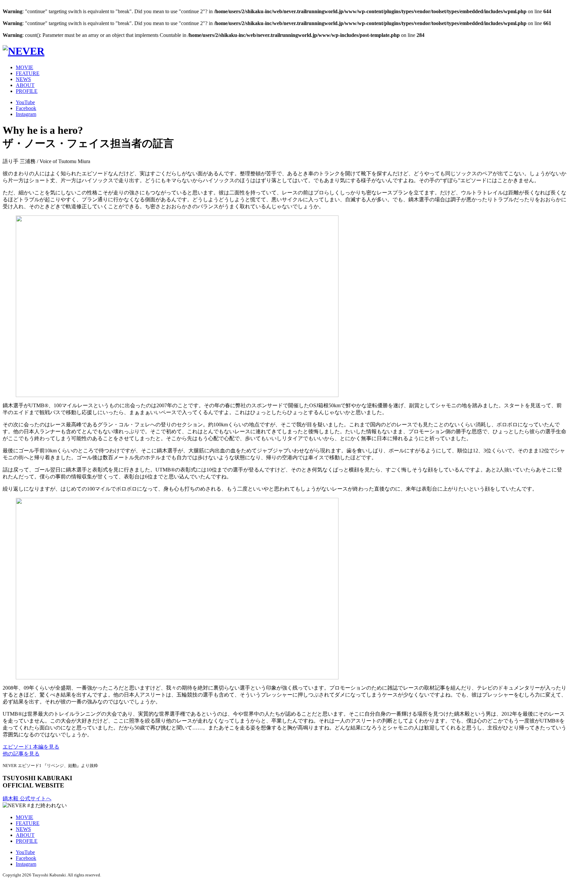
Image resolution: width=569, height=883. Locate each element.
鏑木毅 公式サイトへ (27, 798)
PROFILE (27, 91)
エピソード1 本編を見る (31, 747)
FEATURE (28, 73)
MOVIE (24, 67)
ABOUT (25, 85)
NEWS (23, 79)
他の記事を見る (21, 753)
